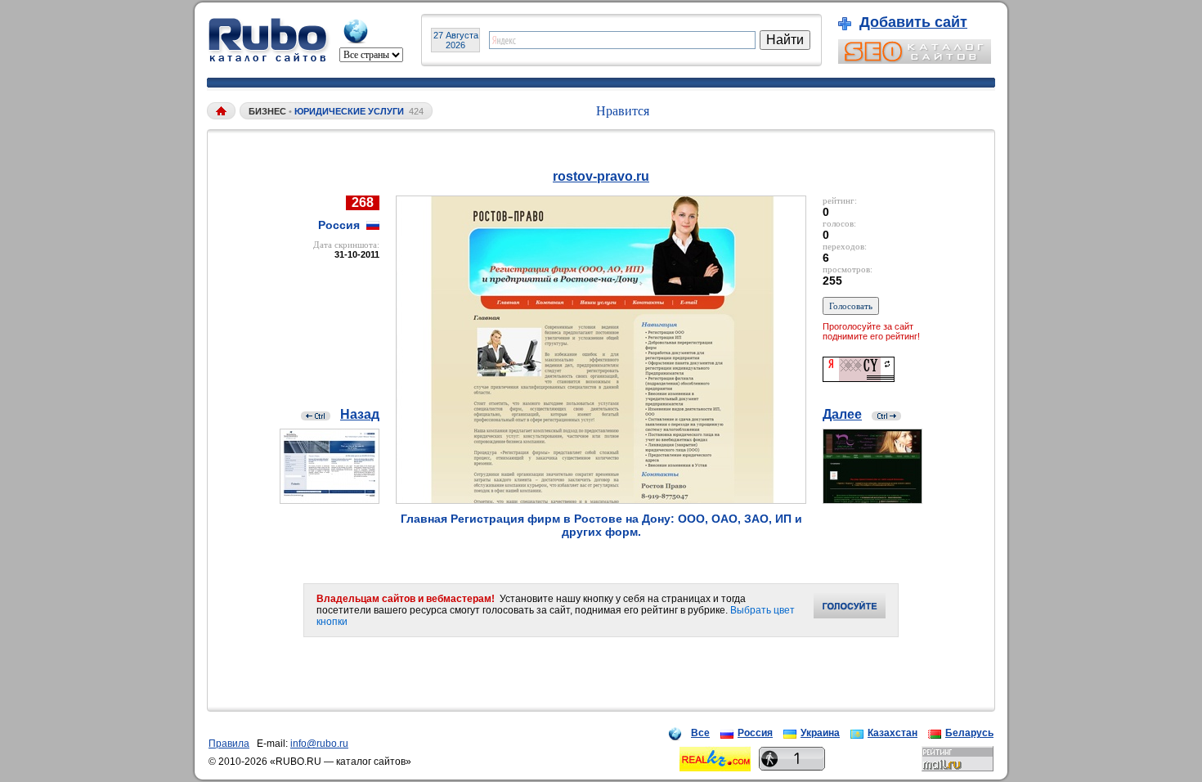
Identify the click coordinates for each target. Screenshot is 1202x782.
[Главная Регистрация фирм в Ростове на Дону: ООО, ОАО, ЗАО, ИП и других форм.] (601, 499)
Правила (229, 743)
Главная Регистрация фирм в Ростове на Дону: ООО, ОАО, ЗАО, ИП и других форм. (601, 525)
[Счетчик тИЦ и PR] (859, 377)
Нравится (622, 111)
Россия (755, 733)
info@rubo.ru (319, 743)
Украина (820, 733)
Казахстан (892, 733)
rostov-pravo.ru (601, 176)
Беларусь (969, 733)
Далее (842, 414)
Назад (359, 414)
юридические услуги (349, 111)
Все (700, 733)
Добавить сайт (913, 22)
